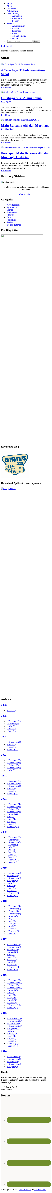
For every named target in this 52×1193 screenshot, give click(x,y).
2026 (4, 705)
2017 (4, 939)
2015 (4, 1013)
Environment (12, 212)
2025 (4, 715)
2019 (4, 867)
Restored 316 (40, 1189)
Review (10, 222)
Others (9, 217)
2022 (4, 775)
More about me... (26, 194)
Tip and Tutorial (14, 225)
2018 (4, 900)
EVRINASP (6, 46)
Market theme (25, 1189)
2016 (4, 974)
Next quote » (6, 1089)
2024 (4, 736)
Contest (10, 210)
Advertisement (13, 205)
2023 (4, 754)
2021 (4, 798)
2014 (4, 1051)
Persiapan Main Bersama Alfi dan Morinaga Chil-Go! (25, 155)
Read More (6, 87)
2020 (4, 832)
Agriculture (12, 207)
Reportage (11, 220)
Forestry (10, 215)
